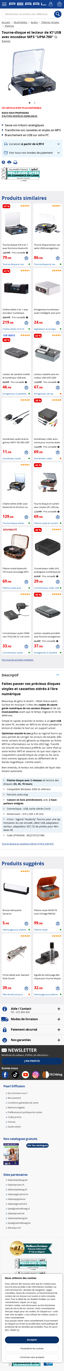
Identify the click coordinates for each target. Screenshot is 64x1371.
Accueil (6, 22)
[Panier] (59, 4)
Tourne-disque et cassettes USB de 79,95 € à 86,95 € (28, 843)
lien (35, 1302)
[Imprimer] (10, 162)
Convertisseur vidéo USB (46, 587)
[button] (32, 144)
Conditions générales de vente (23, 1102)
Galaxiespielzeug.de (17, 1179)
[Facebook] (4, 162)
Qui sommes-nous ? (18, 1093)
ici (18, 1329)
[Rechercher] (57, 14)
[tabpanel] (32, 72)
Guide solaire (14, 1126)
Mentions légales (16, 1107)
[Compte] (51, 4)
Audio (34, 22)
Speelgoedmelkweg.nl (19, 1208)
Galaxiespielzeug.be (17, 1218)
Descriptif (10, 675)
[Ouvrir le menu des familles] (4, 4)
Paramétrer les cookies (32, 1348)
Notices (11, 1121)
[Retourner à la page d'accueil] (28, 4)
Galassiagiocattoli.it (17, 1203)
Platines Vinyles (50, 22)
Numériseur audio (12, 458)
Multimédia (20, 22)
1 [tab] (29, 103)
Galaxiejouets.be (16, 1213)
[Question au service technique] (16, 162)
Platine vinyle (40, 929)
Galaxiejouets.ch (16, 1184)
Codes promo (15, 1117)
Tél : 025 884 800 (20, 1012)
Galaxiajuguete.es (16, 1199)
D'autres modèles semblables (19, 116)
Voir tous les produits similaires (17, 659)
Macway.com (14, 1227)
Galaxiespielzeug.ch (17, 1189)
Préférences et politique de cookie (25, 1112)
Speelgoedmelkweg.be (19, 1222)
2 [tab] (34, 103)
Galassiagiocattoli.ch (18, 1194)
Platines (9, 25)
